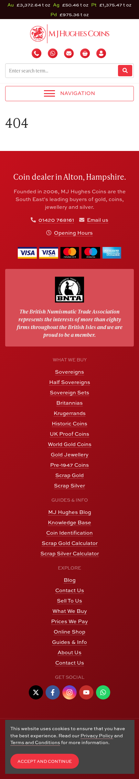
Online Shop (69, 631)
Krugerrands (70, 413)
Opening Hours (73, 232)
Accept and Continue (44, 761)
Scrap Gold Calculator (70, 543)
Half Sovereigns (69, 382)
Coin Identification (69, 532)
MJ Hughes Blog (69, 512)
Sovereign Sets (69, 392)
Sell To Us (69, 600)
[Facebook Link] (53, 692)
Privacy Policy (96, 735)
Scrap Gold (69, 475)
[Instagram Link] (69, 692)
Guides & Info (69, 642)
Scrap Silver (69, 485)
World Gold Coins (69, 444)
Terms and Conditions (35, 742)
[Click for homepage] (69, 33)
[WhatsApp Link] (103, 692)
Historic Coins (69, 423)
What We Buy (69, 610)
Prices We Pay (69, 621)
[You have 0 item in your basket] (85, 53)
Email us (97, 219)
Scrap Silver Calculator (69, 553)
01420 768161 (56, 219)
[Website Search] (125, 70)
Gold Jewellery (70, 454)
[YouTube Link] (86, 692)
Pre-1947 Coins (69, 464)
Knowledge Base (69, 522)
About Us (69, 652)
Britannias (69, 402)
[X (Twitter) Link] (36, 692)
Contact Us (69, 590)
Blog (70, 579)
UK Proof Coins (69, 433)
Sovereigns (69, 371)
